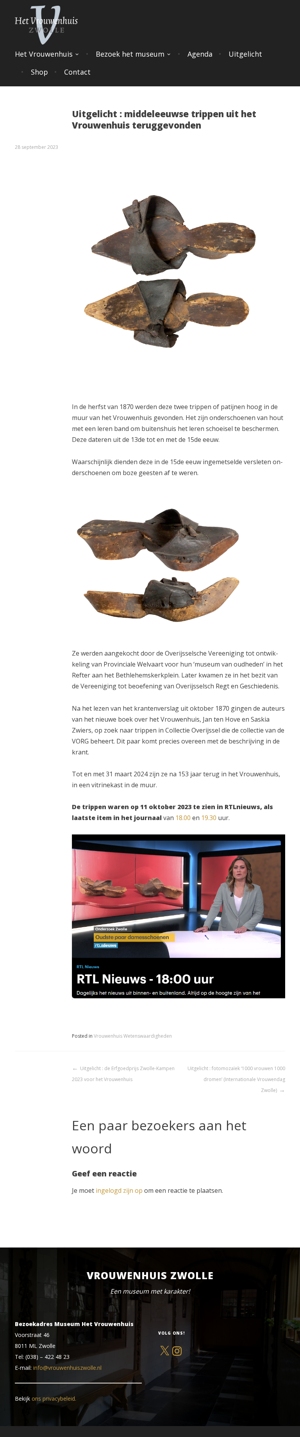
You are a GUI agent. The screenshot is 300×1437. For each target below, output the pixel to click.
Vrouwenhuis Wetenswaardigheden (133, 1036)
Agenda (200, 53)
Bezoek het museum (130, 53)
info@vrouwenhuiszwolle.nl (67, 1367)
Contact (77, 71)
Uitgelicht (245, 53)
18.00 (183, 817)
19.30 (208, 817)
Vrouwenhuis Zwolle (150, 1275)
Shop (39, 71)
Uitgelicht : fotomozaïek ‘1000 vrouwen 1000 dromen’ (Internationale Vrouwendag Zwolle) (236, 1079)
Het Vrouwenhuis (44, 53)
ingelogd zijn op (119, 1190)
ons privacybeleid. (54, 1398)
